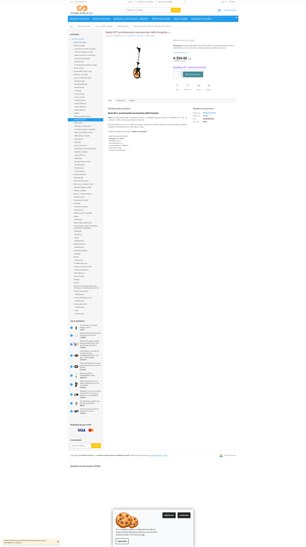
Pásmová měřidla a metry (83, 132)
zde (143, 534)
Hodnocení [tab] (121, 100)
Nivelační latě (79, 87)
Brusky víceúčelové (81, 291)
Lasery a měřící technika (82, 78)
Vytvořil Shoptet (230, 455)
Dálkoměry (78, 158)
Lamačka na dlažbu (80, 250)
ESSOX (130, 2)
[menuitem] (79, 19)
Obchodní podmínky (165, 2)
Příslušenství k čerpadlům (83, 213)
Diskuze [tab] (132, 100)
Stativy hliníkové (80, 103)
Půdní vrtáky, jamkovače (82, 223)
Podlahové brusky (80, 263)
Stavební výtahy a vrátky (82, 187)
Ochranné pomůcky (81, 207)
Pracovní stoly (79, 276)
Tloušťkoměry (79, 165)
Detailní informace (179, 52)
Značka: (150, 36)
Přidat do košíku (195, 74)
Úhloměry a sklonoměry (82, 126)
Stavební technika (77, 39)
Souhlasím (184, 515)
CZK (222, 2)
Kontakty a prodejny (145, 2)
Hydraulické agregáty (82, 58)
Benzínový (78, 234)
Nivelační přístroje (80, 84)
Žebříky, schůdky (80, 190)
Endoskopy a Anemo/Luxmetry (85, 148)
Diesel (76, 238)
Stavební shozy (79, 197)
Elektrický (78, 231)
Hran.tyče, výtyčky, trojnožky (84, 129)
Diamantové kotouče (81, 181)
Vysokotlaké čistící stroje (83, 71)
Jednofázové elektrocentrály (85, 49)
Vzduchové (78, 219)
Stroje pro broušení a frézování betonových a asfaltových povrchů (86, 287)
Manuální (77, 254)
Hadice (76, 216)
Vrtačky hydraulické (81, 270)
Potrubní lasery (79, 100)
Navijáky (77, 279)
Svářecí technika (80, 174)
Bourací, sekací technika (82, 194)
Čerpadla (77, 203)
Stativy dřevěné (80, 107)
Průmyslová (78, 260)
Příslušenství (79, 62)
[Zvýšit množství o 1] (181, 73)
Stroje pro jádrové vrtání (82, 267)
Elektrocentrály (79, 45)
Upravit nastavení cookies (158, 455)
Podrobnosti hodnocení (134, 36)
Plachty (76, 283)
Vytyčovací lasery (80, 145)
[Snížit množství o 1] (181, 75)
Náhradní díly (78, 178)
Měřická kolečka (80, 120)
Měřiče (76, 113)
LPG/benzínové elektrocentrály (85, 65)
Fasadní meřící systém (82, 161)
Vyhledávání (78, 139)
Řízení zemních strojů (82, 116)
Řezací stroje (78, 68)
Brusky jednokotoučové (83, 298)
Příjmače (77, 142)
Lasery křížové (79, 155)
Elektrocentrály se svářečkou (85, 55)
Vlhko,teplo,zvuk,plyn (82, 136)
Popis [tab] (110, 100)
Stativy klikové (79, 110)
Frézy (76, 310)
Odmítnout (169, 515)
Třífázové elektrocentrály (83, 52)
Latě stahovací (79, 273)
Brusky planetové (80, 304)
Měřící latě (78, 123)
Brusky (76, 257)
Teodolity (77, 91)
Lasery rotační (79, 97)
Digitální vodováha (81, 152)
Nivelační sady (79, 81)
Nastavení (122, 541)
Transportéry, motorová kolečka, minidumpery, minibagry (86, 227)
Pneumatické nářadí (81, 200)
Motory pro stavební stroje (83, 184)
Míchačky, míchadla (81, 74)
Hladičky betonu (79, 244)
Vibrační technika (80, 42)
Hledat (176, 10)
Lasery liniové (79, 94)
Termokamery (79, 171)
